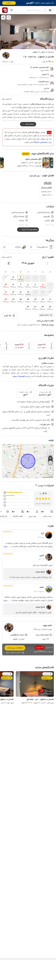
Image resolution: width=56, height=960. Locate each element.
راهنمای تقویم (44, 315)
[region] (28, 461)
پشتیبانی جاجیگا (40, 142)
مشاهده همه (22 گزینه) (30, 229)
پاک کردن (7, 315)
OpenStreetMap (47, 477)
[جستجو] (11, 10)
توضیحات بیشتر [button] (19, 376)
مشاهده (9, 3)
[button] (42, 278)
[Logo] (5, 10)
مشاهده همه (29, 124)
